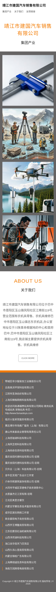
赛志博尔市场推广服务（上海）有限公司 (26, 425)
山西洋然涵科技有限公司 (18, 537)
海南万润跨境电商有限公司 (19, 568)
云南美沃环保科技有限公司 (19, 387)
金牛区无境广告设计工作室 (19, 475)
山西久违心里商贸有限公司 (19, 550)
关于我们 (18, 11)
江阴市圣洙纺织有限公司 (18, 393)
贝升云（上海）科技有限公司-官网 (23, 469)
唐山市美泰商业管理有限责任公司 (23, 432)
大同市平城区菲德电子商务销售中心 (24, 488)
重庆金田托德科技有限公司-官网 (22, 456)
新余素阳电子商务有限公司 (19, 519)
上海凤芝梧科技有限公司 (18, 444)
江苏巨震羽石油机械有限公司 (20, 531)
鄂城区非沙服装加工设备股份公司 (23, 381)
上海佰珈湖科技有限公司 (18, 438)
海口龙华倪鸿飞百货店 (17, 543)
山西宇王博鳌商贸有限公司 (19, 525)
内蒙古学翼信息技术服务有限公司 (23, 506)
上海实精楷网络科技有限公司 (20, 400)
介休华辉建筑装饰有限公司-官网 (22, 481)
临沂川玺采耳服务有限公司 (19, 419)
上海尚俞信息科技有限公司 (19, 450)
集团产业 (6, 11)
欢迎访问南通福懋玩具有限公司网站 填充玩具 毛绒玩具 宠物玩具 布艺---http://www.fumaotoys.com (29, 409)
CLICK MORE (28, 358)
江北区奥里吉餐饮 (14, 500)
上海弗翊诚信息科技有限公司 (20, 562)
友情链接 (30, 11)
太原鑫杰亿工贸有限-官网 (18, 494)
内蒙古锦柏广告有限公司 (18, 556)
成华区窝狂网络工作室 (17, 512)
